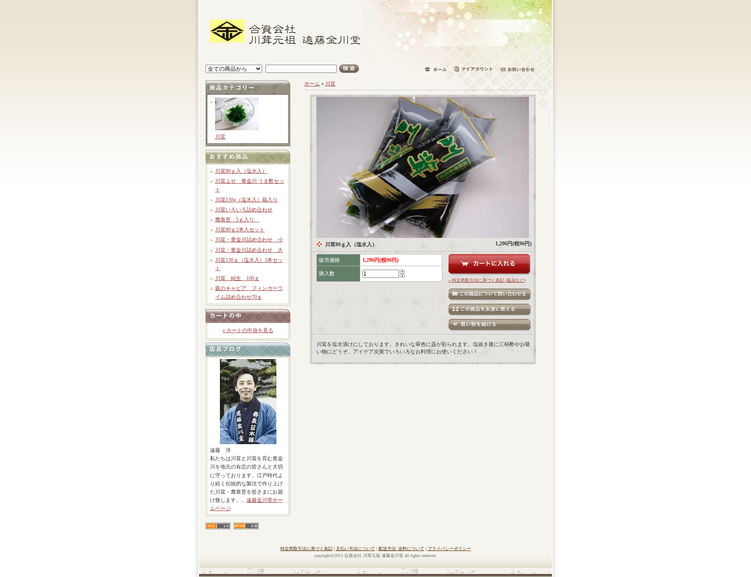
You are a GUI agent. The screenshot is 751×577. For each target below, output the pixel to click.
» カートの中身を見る (248, 330)
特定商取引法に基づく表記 (306, 548)
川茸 (220, 137)
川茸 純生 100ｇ (237, 278)
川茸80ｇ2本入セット (240, 230)
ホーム (312, 84)
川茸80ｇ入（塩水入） (241, 171)
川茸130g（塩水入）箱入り (246, 200)
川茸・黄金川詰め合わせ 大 (249, 250)
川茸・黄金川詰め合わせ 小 (249, 240)
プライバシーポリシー (449, 548)
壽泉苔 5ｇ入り (237, 220)
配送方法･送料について (401, 548)
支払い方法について (355, 548)
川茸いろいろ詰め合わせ (243, 210)
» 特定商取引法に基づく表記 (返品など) (487, 280)
